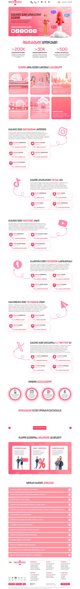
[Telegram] (45, 2)
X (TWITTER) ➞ (64, 573)
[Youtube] (41, 2)
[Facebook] (38, 2)
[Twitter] (48, 2)
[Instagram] (31, 2)
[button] (39, 428)
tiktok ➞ (48, 562)
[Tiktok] (34, 2)
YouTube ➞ (33, 573)
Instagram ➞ (33, 562)
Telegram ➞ (49, 573)
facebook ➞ (64, 562)
